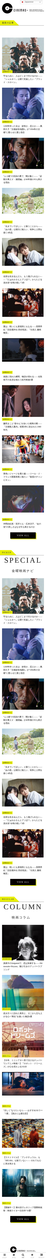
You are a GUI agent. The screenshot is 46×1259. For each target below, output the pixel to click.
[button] (41, 679)
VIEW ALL (23, 535)
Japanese (28, 2)
